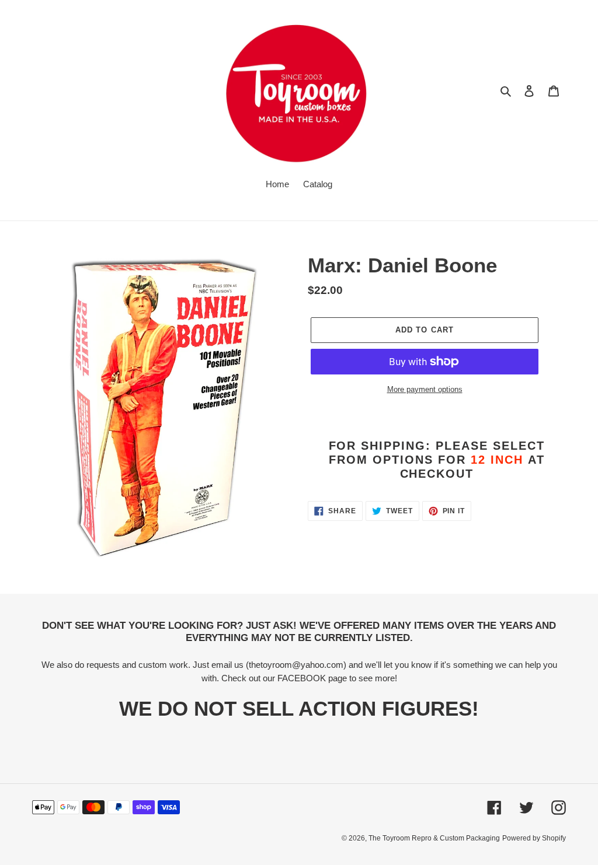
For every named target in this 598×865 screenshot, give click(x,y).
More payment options (425, 389)
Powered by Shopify (534, 838)
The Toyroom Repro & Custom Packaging (434, 838)
